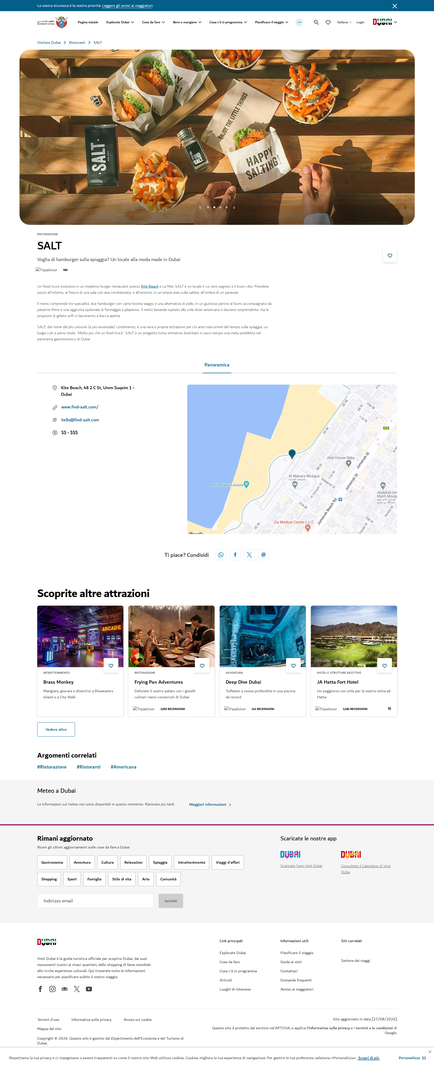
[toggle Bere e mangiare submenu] (199, 22)
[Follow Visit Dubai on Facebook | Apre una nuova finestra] (40, 989)
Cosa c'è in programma (226, 22)
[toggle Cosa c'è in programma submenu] (245, 22)
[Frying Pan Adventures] (171, 636)
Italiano (342, 22)
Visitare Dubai (49, 42)
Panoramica (217, 365)
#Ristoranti (89, 767)
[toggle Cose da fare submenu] (163, 22)
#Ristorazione (52, 767)
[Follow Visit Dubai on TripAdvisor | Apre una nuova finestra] (65, 989)
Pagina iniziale (88, 22)
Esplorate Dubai (117, 22)
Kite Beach (150, 286)
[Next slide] (200, 207)
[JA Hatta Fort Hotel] (354, 636)
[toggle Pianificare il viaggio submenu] (286, 22)
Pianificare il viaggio (269, 22)
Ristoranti (77, 42)
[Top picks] (328, 22)
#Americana (124, 767)
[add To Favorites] (390, 255)
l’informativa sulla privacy (328, 1028)
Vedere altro (56, 729)
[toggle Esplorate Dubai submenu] (132, 22)
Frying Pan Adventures (159, 682)
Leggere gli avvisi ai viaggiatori (127, 5)
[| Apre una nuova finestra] (52, 989)
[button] (412, 1058)
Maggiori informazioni (207, 804)
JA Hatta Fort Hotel (337, 682)
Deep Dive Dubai (243, 682)
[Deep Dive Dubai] (263, 636)
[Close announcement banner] (394, 6)
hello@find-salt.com (80, 420)
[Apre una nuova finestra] (235, 554)
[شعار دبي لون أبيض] (47, 943)
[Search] (316, 22)
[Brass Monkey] (80, 636)
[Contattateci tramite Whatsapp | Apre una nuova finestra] (221, 554)
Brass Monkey (58, 682)
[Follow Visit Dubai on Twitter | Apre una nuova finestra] (77, 989)
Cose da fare (151, 22)
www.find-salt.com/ (80, 407)
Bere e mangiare (185, 22)
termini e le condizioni (374, 1028)
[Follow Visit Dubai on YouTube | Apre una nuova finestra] (89, 989)
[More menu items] (299, 22)
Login (360, 22)
